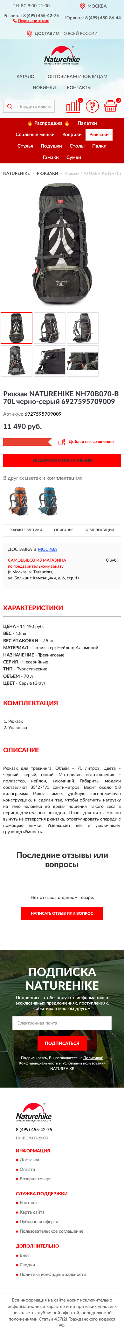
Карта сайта (32, 1212)
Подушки (51, 146)
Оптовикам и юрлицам (77, 77)
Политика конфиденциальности (53, 1274)
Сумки (73, 157)
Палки (99, 146)
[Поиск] (9, 106)
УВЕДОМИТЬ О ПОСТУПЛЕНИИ (62, 460)
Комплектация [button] (99, 530)
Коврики (72, 134)
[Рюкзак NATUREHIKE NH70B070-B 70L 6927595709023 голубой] (47, 501)
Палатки (87, 123)
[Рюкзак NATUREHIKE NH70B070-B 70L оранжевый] (18, 501)
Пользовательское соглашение (51, 1232)
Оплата (27, 1169)
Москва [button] (47, 549)
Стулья (25, 146)
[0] (110, 106)
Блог (25, 1255)
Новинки (44, 88)
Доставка (29, 1160)
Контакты (79, 88)
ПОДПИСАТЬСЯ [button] (62, 1043)
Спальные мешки (35, 134)
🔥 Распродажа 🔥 (48, 123)
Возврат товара (36, 1179)
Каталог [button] (27, 77)
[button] (31, 20)
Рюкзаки (99, 134)
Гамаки (51, 157)
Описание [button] (63, 530)
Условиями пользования (84, 1063)
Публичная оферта (39, 1222)
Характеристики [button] (26, 530)
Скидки (27, 1265)
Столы (77, 146)
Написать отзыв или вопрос (62, 913)
